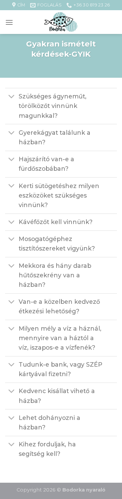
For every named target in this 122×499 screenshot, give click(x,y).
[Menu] (9, 22)
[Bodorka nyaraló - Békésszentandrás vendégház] (61, 22)
